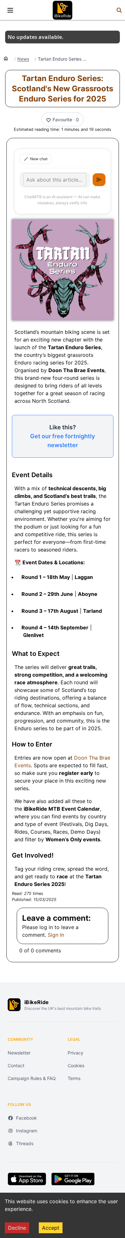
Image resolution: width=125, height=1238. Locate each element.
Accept (50, 1228)
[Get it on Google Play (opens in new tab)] (73, 1179)
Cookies (76, 1065)
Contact (16, 1065)
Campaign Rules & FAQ (32, 1078)
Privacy (75, 1052)
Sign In (56, 935)
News (23, 58)
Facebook (26, 1118)
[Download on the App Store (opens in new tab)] (27, 1179)
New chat (38, 158)
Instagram (26, 1130)
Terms (74, 1078)
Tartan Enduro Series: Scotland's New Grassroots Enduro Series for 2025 (62, 88)
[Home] (5, 58)
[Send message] (99, 179)
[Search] (119, 10)
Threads (24, 1143)
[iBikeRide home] (14, 1005)
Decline (17, 1228)
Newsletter (19, 1052)
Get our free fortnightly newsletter (62, 440)
